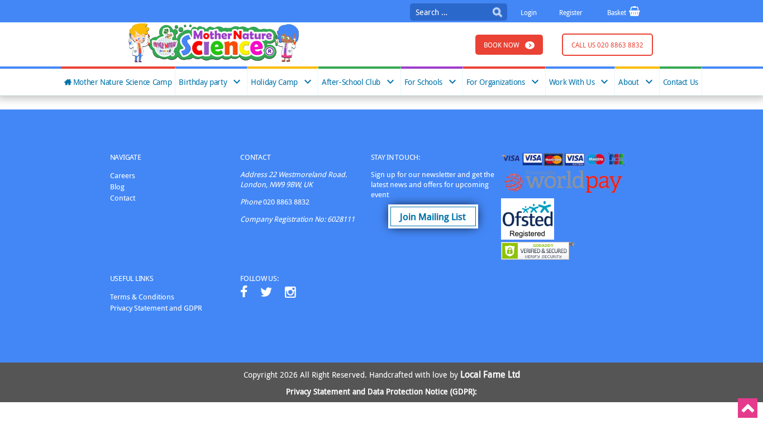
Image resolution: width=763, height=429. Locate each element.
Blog (117, 187)
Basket (617, 12)
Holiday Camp (274, 82)
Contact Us (680, 82)
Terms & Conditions (142, 297)
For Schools (423, 82)
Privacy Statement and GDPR (156, 308)
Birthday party (203, 82)
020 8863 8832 (286, 202)
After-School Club (351, 82)
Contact (122, 198)
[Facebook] (243, 292)
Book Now (501, 44)
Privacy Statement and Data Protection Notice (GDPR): (381, 391)
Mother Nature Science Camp (122, 82)
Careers (122, 175)
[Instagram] (290, 292)
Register (571, 12)
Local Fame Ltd (490, 374)
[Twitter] (266, 292)
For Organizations (495, 82)
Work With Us (572, 82)
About (628, 82)
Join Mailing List (433, 216)
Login (529, 12)
